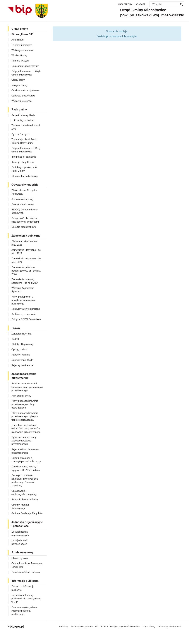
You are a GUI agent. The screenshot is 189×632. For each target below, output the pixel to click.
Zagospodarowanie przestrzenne (23, 375)
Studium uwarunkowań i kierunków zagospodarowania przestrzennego (27, 387)
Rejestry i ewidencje (22, 365)
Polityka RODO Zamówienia (26, 319)
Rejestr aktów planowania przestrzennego (25, 451)
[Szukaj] (181, 4)
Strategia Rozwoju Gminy (25, 499)
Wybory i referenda (21, 101)
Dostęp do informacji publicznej (22, 588)
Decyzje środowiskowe (23, 227)
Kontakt (140, 4)
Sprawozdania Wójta (22, 360)
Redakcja (63, 626)
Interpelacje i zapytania (23, 156)
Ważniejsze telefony (22, 50)
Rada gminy (19, 109)
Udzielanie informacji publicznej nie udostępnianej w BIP (26, 598)
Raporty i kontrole (20, 354)
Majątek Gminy (19, 85)
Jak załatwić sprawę (22, 199)
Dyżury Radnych (20, 134)
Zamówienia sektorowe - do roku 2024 (26, 260)
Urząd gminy (19, 28)
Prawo (15, 328)
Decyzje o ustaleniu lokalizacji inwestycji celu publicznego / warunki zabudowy (24, 480)
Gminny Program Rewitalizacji (20, 506)
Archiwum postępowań (23, 314)
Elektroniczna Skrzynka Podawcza (24, 192)
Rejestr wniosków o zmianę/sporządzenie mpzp (26, 460)
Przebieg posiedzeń (24, 120)
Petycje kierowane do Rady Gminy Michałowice (26, 150)
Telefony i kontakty (21, 45)
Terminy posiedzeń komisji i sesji (26, 127)
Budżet (15, 339)
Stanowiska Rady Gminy (24, 176)
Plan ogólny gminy (21, 395)
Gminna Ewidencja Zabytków (26, 513)
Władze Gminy (19, 55)
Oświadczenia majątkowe (25, 90)
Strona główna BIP (22, 34)
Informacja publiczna (24, 580)
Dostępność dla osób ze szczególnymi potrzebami (25, 220)
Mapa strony (125, 4)
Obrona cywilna (19, 558)
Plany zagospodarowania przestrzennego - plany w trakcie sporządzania (24, 416)
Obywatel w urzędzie (24, 184)
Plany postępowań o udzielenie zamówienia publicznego (23, 300)
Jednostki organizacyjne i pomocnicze (27, 523)
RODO (104, 626)
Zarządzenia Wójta (21, 333)
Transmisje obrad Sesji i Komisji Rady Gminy (24, 141)
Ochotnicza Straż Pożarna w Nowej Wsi (26, 565)
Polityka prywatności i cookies (125, 626)
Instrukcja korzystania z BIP (84, 626)
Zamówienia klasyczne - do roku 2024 (26, 252)
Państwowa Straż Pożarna (25, 572)
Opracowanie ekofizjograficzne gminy (24, 493)
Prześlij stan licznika (22, 204)
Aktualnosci (17, 39)
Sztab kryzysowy (22, 552)
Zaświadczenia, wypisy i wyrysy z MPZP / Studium (25, 468)
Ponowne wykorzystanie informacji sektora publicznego (24, 610)
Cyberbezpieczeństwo (23, 95)
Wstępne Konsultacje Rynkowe (22, 290)
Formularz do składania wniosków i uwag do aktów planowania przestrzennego (25, 428)
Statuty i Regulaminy (22, 344)
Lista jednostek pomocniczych (19, 542)
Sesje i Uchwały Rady (23, 115)
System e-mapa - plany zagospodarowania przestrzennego (23, 440)
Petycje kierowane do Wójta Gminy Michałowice (26, 73)
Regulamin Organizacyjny (25, 66)
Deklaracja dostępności (169, 626)
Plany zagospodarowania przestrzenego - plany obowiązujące (24, 404)
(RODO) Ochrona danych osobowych (24, 211)
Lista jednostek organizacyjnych (20, 533)
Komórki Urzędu (20, 60)
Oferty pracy (18, 79)
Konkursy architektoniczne (25, 308)
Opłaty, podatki (19, 349)
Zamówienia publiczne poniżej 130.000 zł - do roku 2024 (26, 270)
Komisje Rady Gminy (22, 162)
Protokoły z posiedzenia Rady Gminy (24, 169)
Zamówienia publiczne (25, 235)
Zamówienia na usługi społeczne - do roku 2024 (24, 281)
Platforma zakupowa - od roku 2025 (24, 243)
